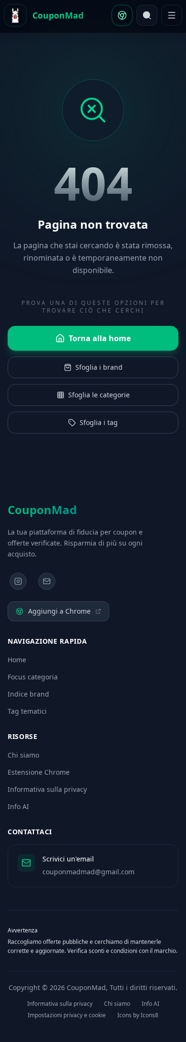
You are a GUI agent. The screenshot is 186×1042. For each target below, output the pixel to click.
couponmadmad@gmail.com (88, 871)
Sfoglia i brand (99, 367)
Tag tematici (27, 711)
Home (17, 659)
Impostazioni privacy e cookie (67, 1015)
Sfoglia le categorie (99, 394)
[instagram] (18, 581)
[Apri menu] (171, 15)
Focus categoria (33, 676)
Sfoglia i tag (99, 422)
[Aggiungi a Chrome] (122, 15)
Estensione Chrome (39, 772)
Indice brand (28, 693)
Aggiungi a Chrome (59, 611)
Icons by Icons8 (137, 1015)
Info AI (18, 806)
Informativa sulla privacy (47, 789)
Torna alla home (100, 338)
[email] (46, 581)
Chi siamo (23, 754)
